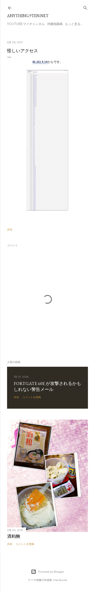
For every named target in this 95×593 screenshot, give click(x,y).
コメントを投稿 (31, 397)
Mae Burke (60, 580)
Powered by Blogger (51, 571)
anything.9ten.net (27, 15)
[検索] (85, 7)
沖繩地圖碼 (55, 24)
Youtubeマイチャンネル (26, 24)
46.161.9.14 (39, 62)
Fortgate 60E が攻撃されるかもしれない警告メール (47, 386)
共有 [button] (9, 229)
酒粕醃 (13, 536)
